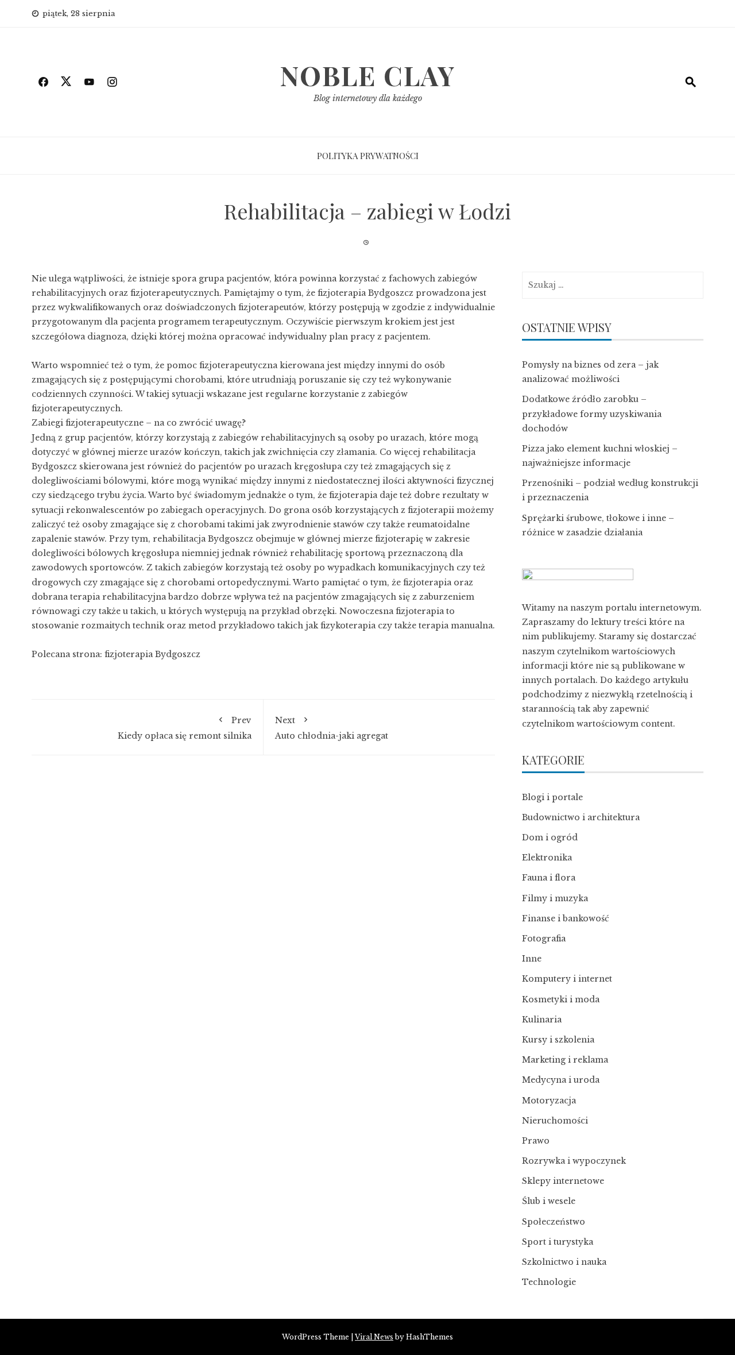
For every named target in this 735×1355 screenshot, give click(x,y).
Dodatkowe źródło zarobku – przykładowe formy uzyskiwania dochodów (592, 413)
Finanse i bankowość (565, 918)
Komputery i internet (567, 979)
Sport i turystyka (557, 1242)
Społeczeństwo (553, 1222)
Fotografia (544, 938)
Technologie (549, 1282)
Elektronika (547, 857)
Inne (531, 958)
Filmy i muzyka (555, 898)
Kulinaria (542, 1019)
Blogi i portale (552, 797)
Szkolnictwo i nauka (564, 1262)
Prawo (536, 1141)
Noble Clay (367, 75)
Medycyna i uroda (560, 1080)
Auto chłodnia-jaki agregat (331, 727)
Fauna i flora (548, 878)
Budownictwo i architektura (581, 817)
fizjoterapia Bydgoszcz (152, 654)
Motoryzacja (549, 1100)
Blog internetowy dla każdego (368, 98)
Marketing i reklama (565, 1060)
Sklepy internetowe (563, 1181)
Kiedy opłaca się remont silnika (185, 727)
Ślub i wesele (548, 1201)
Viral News (374, 1337)
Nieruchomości (555, 1120)
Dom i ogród (550, 837)
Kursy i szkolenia (558, 1039)
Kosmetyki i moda (560, 999)
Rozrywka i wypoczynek (574, 1161)
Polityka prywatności (368, 155)
